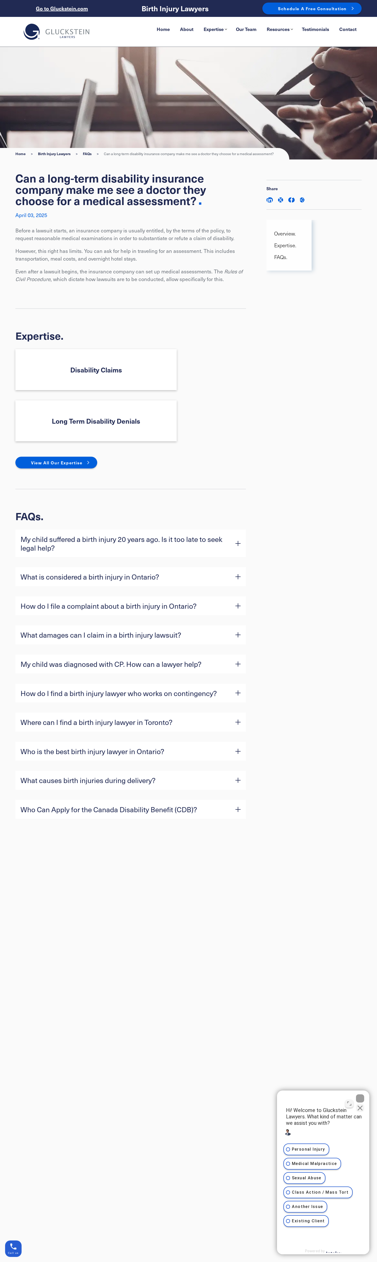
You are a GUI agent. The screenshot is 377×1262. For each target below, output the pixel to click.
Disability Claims (96, 369)
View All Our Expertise (56, 462)
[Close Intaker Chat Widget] (360, 1098)
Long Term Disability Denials (96, 420)
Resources (278, 29)
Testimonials (315, 29)
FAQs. (280, 257)
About (186, 29)
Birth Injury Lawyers (175, 9)
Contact (347, 29)
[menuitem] (163, 29)
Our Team (246, 29)
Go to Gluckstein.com (62, 8)
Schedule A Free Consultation (312, 8)
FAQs (87, 153)
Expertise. (285, 245)
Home (163, 29)
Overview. (285, 233)
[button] (130, 543)
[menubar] (257, 29)
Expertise (214, 29)
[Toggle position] (349, 1103)
